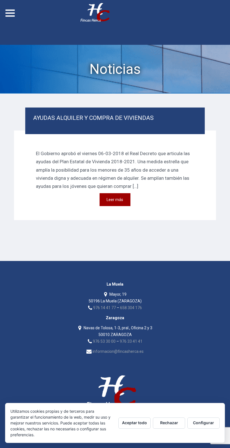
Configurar (203, 422)
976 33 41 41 (131, 341)
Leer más (115, 199)
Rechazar (169, 422)
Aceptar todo (134, 422)
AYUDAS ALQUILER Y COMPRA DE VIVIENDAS (93, 118)
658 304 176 (131, 307)
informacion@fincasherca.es (118, 351)
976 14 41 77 (104, 307)
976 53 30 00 (104, 341)
